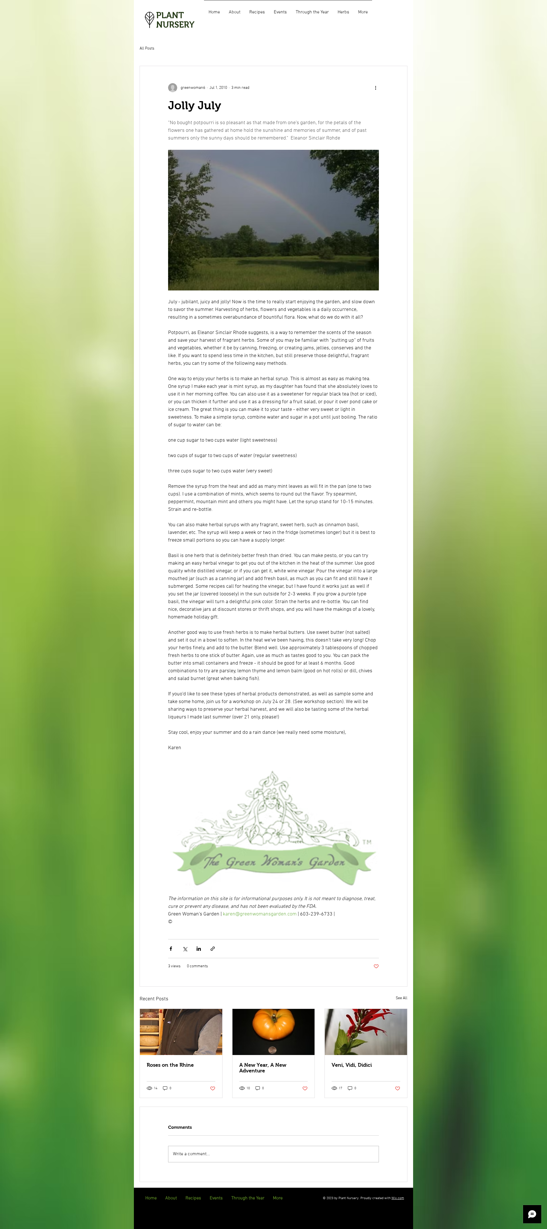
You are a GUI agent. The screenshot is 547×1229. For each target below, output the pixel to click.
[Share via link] (212, 948)
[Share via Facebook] (171, 948)
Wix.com (397, 1198)
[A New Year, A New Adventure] (273, 1032)
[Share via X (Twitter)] (184, 948)
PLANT (170, 15)
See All (401, 998)
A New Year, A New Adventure (262, 1068)
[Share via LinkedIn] (198, 948)
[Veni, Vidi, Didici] (366, 1032)
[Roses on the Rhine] (181, 1032)
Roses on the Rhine (170, 1065)
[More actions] (375, 87)
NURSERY (175, 24)
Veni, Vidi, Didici (352, 1065)
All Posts (147, 48)
